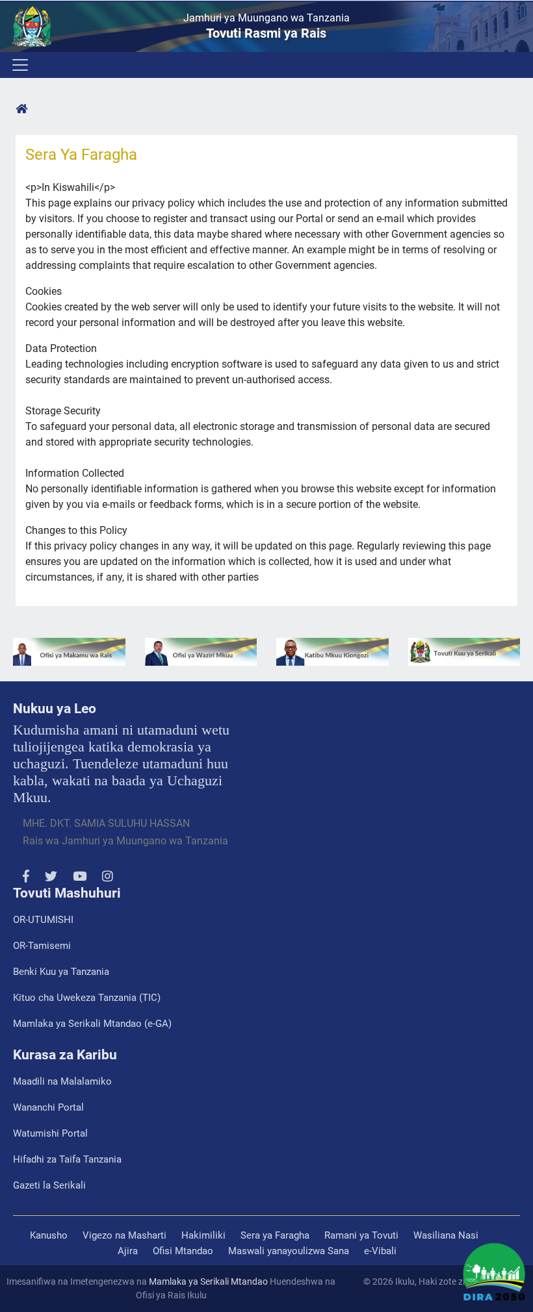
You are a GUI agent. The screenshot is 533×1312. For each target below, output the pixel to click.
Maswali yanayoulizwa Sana (288, 1251)
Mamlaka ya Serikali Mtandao (208, 1281)
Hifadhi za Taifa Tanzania (67, 1159)
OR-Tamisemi (42, 946)
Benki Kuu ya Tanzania (61, 972)
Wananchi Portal (48, 1107)
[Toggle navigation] (19, 65)
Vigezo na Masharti (124, 1235)
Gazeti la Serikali (49, 1185)
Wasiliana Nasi (445, 1235)
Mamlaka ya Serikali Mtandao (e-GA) (92, 1023)
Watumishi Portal (50, 1133)
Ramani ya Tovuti (361, 1235)
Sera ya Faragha (274, 1235)
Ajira (128, 1251)
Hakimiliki (203, 1235)
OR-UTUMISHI (43, 920)
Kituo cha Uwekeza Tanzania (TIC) (87, 997)
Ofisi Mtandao (183, 1251)
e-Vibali (380, 1251)
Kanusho (49, 1235)
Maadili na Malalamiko (62, 1081)
